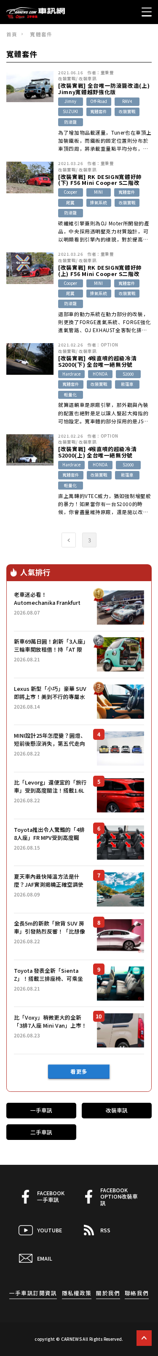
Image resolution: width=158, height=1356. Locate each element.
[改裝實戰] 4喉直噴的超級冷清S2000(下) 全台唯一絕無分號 (97, 361)
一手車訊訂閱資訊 (32, 1293)
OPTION (109, 345)
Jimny (70, 101)
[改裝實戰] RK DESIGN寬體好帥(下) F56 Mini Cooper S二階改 (100, 180)
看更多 (78, 1071)
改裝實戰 (67, 78)
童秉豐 (107, 73)
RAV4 (127, 101)
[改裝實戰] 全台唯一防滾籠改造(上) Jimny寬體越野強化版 (104, 89)
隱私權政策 (76, 1293)
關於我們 (108, 1293)
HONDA (100, 374)
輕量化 (70, 395)
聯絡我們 (136, 1293)
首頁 (11, 34)
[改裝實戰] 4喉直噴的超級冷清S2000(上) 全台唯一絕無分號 (97, 452)
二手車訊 (41, 1132)
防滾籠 (70, 122)
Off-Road (98, 101)
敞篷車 (127, 384)
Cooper (70, 192)
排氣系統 (98, 203)
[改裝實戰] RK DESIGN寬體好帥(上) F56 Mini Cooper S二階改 (100, 271)
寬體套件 (98, 111)
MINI (98, 192)
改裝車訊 (87, 78)
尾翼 (70, 203)
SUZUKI (70, 111)
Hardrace (71, 374)
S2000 (128, 374)
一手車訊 (41, 1110)
